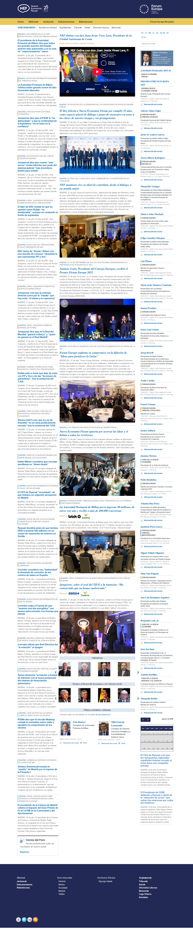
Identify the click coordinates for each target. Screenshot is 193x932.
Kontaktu (143, 897)
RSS (36, 919)
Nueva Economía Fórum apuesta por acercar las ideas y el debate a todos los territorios (94, 433)
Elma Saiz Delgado (150, 573)
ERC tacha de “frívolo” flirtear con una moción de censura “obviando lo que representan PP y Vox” (37, 254)
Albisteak (33, 22)
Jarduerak (48, 22)
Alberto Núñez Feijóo (151, 110)
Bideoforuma (85, 22)
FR (167, 33)
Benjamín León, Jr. (150, 620)
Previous (55, 671)
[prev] (143, 720)
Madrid (22, 112)
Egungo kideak (105, 881)
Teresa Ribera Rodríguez (153, 157)
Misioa (61, 884)
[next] (147, 720)
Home (21, 22)
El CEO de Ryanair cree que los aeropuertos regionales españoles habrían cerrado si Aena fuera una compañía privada (156, 760)
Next (138, 671)
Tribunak (78, 27)
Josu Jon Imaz (147, 649)
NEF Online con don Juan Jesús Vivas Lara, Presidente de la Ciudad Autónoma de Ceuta (96, 37)
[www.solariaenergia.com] (85, 593)
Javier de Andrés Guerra (152, 134)
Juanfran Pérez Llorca (151, 526)
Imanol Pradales (148, 308)
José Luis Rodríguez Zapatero (155, 597)
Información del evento (71, 743)
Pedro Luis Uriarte (150, 329)
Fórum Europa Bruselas (162, 22)
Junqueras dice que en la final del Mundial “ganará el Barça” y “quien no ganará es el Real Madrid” (36, 334)
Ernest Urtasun (148, 404)
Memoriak (116, 27)
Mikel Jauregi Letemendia (117, 723)
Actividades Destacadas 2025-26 (156, 70)
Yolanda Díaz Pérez (150, 503)
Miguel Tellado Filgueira (152, 552)
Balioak (61, 890)
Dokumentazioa (66, 22)
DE (157, 33)
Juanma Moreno (149, 455)
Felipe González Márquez (153, 238)
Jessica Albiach (148, 430)
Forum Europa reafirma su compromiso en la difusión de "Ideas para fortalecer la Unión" (93, 354)
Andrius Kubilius (149, 674)
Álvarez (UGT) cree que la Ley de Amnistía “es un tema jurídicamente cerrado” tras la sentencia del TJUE (37, 423)
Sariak (87, 27)
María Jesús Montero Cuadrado (156, 285)
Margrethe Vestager (150, 186)
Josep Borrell (147, 352)
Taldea (61, 893)
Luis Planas (146, 261)
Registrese (24, 852)
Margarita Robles (149, 698)
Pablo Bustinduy (149, 479)
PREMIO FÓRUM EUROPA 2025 (155, 83)
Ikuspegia (62, 887)
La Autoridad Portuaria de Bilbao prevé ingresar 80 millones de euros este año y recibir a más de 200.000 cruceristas (97, 509)
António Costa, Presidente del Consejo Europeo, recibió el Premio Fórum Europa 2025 (94, 270)
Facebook (19, 919)
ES (142, 33)
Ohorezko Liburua (101, 27)
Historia (62, 881)
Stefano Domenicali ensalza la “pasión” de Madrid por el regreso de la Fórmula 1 (37, 769)
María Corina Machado (152, 214)
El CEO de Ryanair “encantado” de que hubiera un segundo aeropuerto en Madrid (37, 495)
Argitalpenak (65, 27)
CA (146, 33)
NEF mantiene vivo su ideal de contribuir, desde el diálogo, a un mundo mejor (95, 186)
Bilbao (22, 34)
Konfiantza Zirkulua (48, 27)
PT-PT (143, 37)
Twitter (24, 919)
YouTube (30, 919)
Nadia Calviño (147, 380)
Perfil (85, 743)
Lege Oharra (145, 893)
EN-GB (162, 33)
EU (150, 33)
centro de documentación (100, 715)
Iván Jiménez (79, 722)
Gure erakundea (26, 27)
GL (153, 33)
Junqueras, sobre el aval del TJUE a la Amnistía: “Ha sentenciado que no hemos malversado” (91, 586)
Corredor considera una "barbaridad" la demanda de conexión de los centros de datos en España (38, 572)
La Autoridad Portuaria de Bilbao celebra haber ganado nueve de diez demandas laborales (37, 88)
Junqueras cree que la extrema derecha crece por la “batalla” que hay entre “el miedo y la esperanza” (37, 296)
